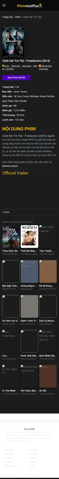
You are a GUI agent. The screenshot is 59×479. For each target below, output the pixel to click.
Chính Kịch (15, 66)
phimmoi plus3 (10, 166)
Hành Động (26, 66)
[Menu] (4, 5)
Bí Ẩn (7, 66)
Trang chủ (7, 17)
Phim (18, 17)
